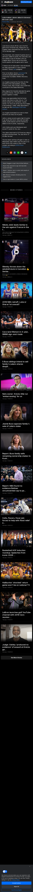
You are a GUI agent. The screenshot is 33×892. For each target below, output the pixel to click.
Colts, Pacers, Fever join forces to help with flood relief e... (16, 520)
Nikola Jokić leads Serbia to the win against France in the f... (15, 227)
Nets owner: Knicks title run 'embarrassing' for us (15, 395)
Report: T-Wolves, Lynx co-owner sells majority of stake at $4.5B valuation (16, 171)
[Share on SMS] (25, 152)
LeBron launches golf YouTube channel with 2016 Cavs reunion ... (16, 614)
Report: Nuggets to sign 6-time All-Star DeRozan (15, 163)
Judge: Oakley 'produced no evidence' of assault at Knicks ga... (16, 647)
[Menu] (2, 2)
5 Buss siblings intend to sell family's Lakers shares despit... (15, 364)
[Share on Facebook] (14, 152)
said (14, 69)
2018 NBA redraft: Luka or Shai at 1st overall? (14, 303)
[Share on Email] (22, 152)
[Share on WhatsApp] (18, 152)
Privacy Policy (16, 879)
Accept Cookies (16, 883)
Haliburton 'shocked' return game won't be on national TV (16, 583)
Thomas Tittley (5, 21)
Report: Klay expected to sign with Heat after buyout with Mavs (15, 166)
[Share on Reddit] (11, 152)
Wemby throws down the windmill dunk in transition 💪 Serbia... (15, 269)
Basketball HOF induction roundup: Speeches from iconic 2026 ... (13, 552)
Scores (10, 5)
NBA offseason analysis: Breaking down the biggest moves (14, 175)
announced (21, 73)
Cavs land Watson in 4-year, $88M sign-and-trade (15, 333)
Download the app (26, 2)
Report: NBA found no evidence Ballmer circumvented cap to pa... (14, 488)
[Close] (29, 866)
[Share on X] (7, 152)
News (16, 5)
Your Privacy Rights (16, 890)
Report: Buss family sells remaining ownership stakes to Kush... (16, 456)
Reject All (16, 886)
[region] (16, 878)
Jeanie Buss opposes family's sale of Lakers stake (15, 425)
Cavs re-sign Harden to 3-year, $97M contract (15, 179)
